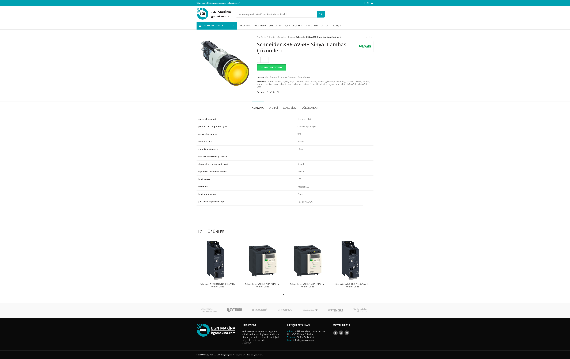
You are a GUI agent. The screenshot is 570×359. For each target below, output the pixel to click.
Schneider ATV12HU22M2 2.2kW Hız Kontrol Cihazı (262, 285)
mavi (276, 84)
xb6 (343, 84)
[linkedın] (371, 3)
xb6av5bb (362, 84)
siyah (331, 84)
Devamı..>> (247, 342)
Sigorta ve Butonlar (277, 37)
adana (278, 81)
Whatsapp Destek (273, 67)
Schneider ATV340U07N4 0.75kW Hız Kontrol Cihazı (217, 285)
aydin (285, 81)
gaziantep (330, 81)
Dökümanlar (310, 107)
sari (289, 84)
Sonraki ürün (371, 36)
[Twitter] (271, 92)
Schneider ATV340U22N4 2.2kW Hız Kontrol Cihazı (352, 285)
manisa (268, 84)
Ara (321, 14)
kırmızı (260, 84)
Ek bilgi (273, 107)
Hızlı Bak (236, 250)
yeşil (259, 87)
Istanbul (350, 81)
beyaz (292, 81)
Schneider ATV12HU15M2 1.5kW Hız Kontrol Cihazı (307, 285)
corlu (307, 81)
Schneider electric (318, 84)
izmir (358, 81)
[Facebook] (364, 3)
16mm (270, 81)
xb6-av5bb (351, 84)
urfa (337, 84)
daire (313, 81)
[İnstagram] (368, 3)
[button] (315, 67)
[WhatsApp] (278, 92)
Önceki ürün (366, 36)
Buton (291, 37)
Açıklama (258, 107)
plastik (283, 84)
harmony (341, 81)
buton (300, 81)
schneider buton (301, 84)
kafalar (366, 81)
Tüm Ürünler (304, 77)
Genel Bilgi (290, 107)
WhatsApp (236, 244)
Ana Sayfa (261, 37)
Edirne (321, 81)
